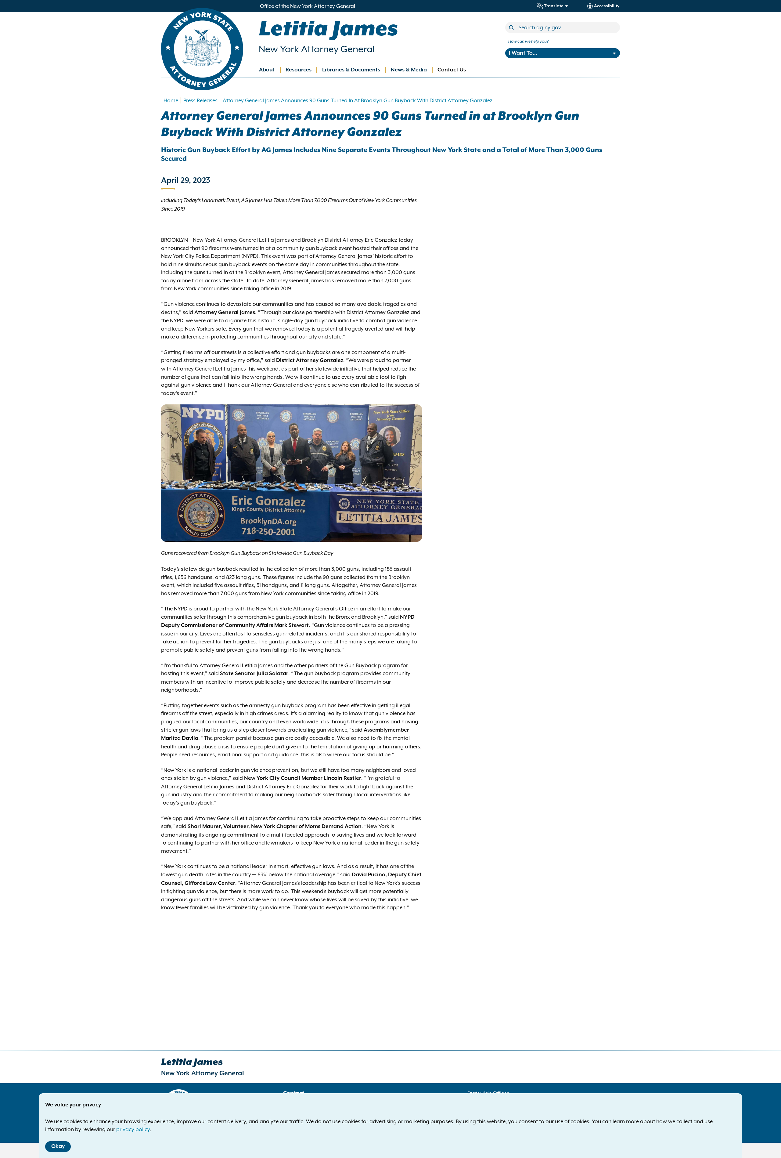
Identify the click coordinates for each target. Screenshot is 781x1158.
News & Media (409, 70)
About (267, 70)
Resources (298, 70)
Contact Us (451, 70)
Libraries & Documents (351, 70)
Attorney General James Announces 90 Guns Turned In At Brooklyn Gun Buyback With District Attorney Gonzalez (357, 100)
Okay (58, 1146)
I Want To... (523, 53)
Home (171, 100)
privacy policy (133, 1129)
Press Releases (200, 100)
